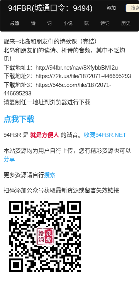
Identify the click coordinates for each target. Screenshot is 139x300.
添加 (111, 8)
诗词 (105, 23)
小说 (68, 23)
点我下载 (18, 119)
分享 (9, 159)
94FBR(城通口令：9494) (50, 8)
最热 (14, 23)
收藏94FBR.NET (105, 135)
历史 (126, 23)
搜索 (50, 175)
